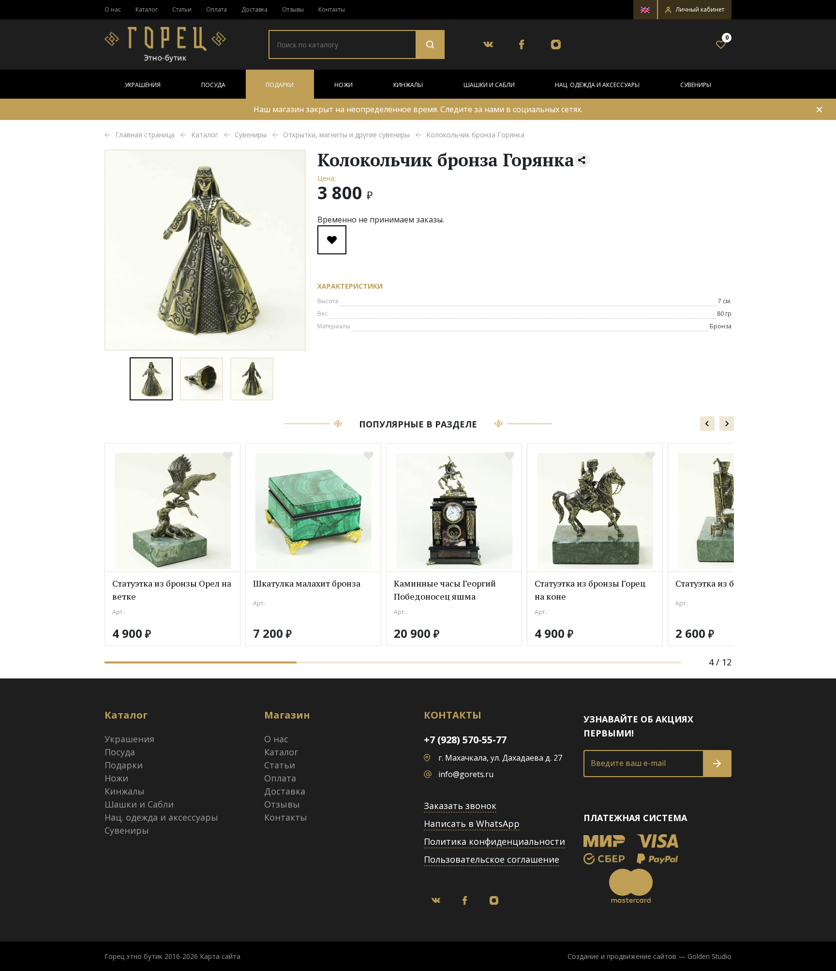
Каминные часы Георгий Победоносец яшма (445, 589)
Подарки (280, 85)
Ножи (343, 85)
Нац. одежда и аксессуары (597, 85)
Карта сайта (220, 956)
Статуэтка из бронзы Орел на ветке (171, 589)
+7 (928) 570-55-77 (465, 739)
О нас (112, 9)
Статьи (182, 9)
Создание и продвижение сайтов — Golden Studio (649, 956)
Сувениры (695, 85)
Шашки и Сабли (489, 85)
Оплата (216, 9)
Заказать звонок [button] (460, 805)
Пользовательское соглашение (491, 859)
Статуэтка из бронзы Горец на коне (590, 589)
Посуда (213, 85)
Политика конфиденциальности (494, 841)
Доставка (254, 9)
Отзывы (293, 9)
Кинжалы (408, 85)
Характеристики (350, 286)
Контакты (331, 9)
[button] (695, 9)
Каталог (146, 9)
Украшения (143, 85)
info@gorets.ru (465, 774)
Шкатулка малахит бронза (306, 583)
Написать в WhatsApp (472, 823)
